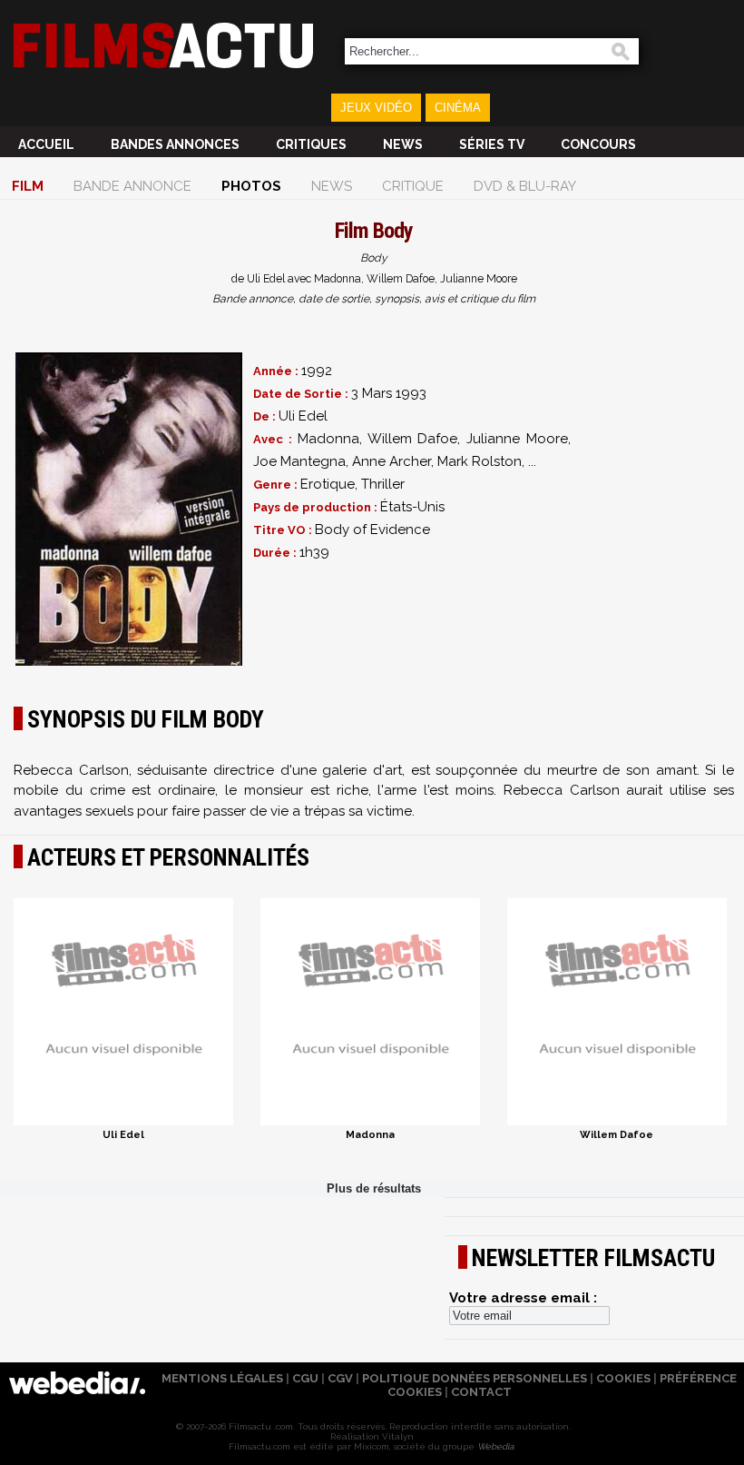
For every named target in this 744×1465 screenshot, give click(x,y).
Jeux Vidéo (376, 107)
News (403, 144)
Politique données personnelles (474, 1378)
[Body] (129, 509)
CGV (340, 1378)
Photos (251, 186)
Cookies (623, 1378)
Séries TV (491, 144)
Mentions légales (222, 1378)
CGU (305, 1378)
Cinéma (458, 107)
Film (28, 186)
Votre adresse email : (523, 1298)
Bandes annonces (175, 144)
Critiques (311, 144)
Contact (481, 1392)
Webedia (495, 1446)
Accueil (46, 144)
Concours (598, 144)
